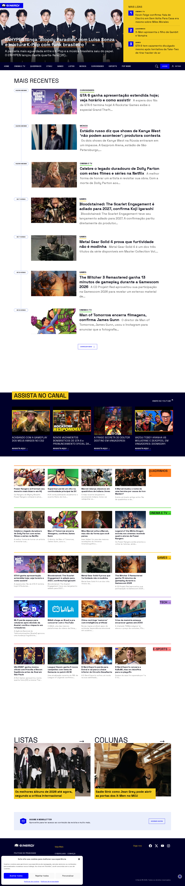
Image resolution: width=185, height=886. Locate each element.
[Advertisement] (92, 370)
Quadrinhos (35, 66)
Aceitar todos (16, 876)
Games (60, 66)
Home (6, 66)
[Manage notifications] (180, 876)
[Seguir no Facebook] (150, 845)
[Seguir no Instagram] (168, 845)
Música (82, 66)
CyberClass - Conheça (65, 853)
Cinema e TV (19, 66)
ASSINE (165, 66)
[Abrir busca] (156, 66)
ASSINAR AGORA (157, 821)
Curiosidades (97, 66)
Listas (71, 66)
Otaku (49, 66)
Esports (113, 66)
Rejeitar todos (42, 876)
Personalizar (68, 876)
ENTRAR (178, 66)
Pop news (126, 66)
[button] (79, 859)
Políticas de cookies (31, 881)
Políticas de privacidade (50, 881)
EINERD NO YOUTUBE (161, 401)
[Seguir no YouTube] (162, 845)
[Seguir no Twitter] (156, 845)
